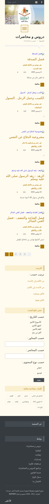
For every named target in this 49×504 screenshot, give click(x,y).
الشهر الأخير (37, 326)
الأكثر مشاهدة (38, 294)
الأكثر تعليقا (39, 300)
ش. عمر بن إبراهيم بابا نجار (32, 143)
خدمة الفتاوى (35, 473)
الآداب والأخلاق (36, 146)
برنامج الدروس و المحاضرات (29, 468)
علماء (9, 401)
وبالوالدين (25, 401)
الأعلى (8, 501)
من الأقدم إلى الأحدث (35, 281)
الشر (19, 396)
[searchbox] (42, 344)
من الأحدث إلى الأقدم (35, 287)
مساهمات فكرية (35, 464)
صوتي (39, 368)
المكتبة (38, 451)
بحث (39, 380)
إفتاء (16, 401)
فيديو (39, 373)
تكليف (11, 396)
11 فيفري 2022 (37, 401)
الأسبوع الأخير (36, 322)
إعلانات (38, 455)
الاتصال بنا (37, 481)
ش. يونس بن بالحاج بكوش (32, 65)
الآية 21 (40, 407)
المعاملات (38, 107)
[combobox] (24, 344)
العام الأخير (37, 329)
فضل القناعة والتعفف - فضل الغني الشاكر (25, 219)
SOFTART (12, 494)
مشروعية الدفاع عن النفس (26, 137)
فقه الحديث (37, 69)
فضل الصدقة (35, 59)
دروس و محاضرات (33, 446)
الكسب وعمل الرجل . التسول (24, 98)
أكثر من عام (37, 333)
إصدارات (37, 459)
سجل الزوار (36, 477)
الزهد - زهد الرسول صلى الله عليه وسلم (25, 177)
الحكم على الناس (37, 396)
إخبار (26, 396)
